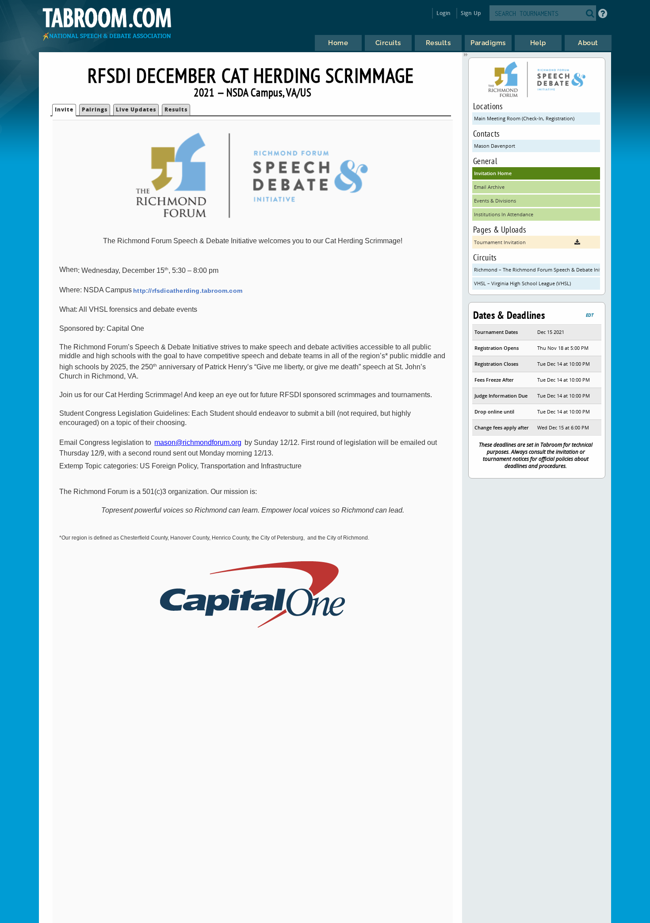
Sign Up (471, 13)
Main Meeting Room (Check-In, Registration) (524, 118)
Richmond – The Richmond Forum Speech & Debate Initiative (537, 269)
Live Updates (136, 109)
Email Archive (489, 187)
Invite (64, 109)
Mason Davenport (494, 145)
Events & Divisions (495, 200)
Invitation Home (493, 173)
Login (443, 13)
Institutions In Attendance (503, 214)
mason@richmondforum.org (197, 442)
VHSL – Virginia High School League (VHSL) (522, 283)
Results (175, 109)
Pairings (94, 109)
